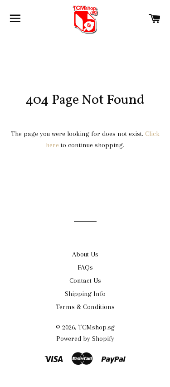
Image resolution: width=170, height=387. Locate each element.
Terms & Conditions (85, 307)
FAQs (85, 267)
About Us (85, 254)
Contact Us (85, 280)
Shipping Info (85, 294)
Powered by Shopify (85, 338)
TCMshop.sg (96, 327)
